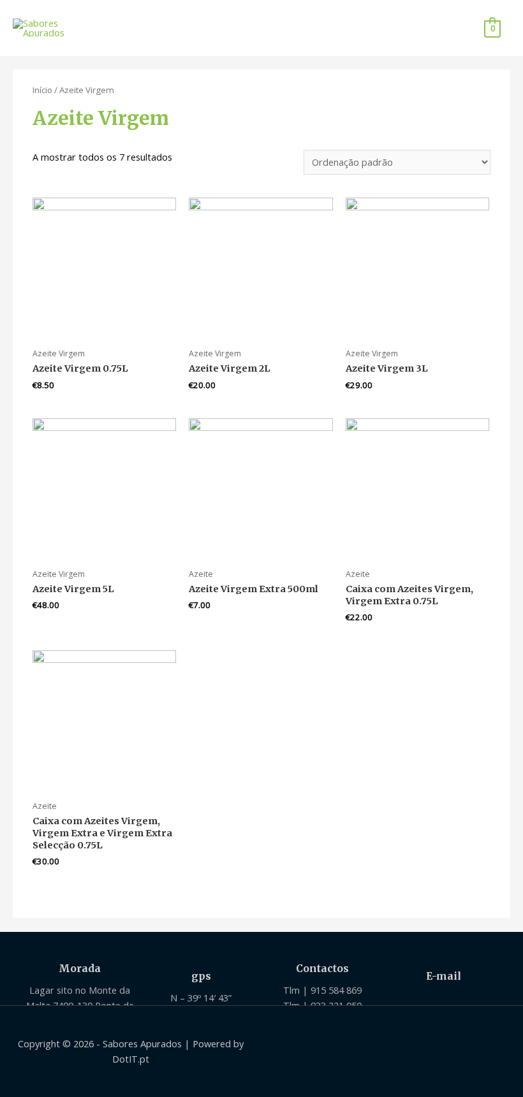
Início (42, 90)
